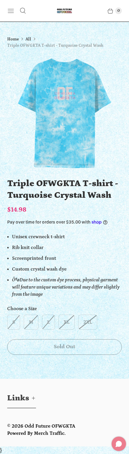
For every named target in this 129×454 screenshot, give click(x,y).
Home (13, 39)
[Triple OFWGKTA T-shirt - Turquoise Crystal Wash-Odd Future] (64, 113)
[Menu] (11, 11)
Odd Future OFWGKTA (50, 426)
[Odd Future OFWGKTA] (64, 11)
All (28, 39)
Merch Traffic (49, 433)
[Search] (23, 11)
